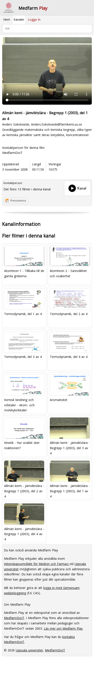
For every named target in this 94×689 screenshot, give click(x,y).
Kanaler (19, 19)
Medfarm (33, 8)
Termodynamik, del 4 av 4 (68, 357)
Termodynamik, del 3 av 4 (23, 357)
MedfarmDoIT (12, 153)
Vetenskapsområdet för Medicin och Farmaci (37, 564)
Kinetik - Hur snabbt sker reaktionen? (22, 445)
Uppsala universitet (29, 650)
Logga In (34, 19)
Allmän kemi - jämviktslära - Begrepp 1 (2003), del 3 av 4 (70, 448)
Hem (6, 19)
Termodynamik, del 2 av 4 (68, 314)
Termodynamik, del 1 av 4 (23, 314)
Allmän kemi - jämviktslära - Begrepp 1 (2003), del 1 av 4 (70, 491)
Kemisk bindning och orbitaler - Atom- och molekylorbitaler (19, 405)
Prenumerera (18, 200)
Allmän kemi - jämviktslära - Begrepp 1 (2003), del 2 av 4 (24, 491)
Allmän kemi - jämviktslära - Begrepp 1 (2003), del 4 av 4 (24, 534)
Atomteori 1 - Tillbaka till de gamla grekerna (24, 273)
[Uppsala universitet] (8, 7)
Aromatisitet (58, 400)
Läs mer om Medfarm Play (63, 628)
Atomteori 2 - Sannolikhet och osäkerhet (68, 273)
